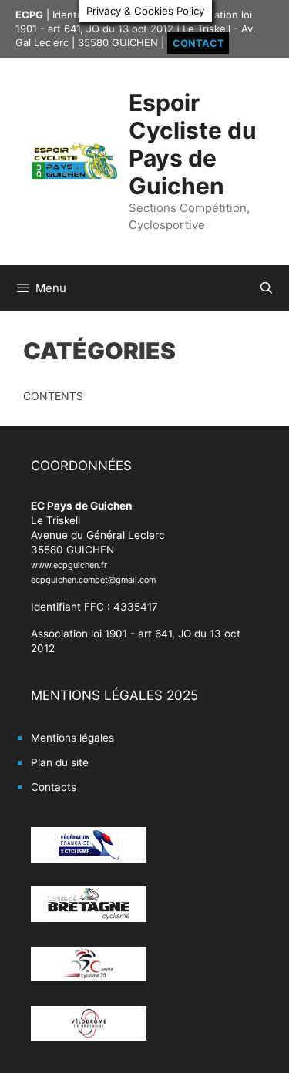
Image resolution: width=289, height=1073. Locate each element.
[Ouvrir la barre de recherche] (266, 288)
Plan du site (60, 762)
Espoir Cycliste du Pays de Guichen (193, 144)
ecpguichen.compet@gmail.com (93, 579)
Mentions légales (72, 738)
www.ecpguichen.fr (69, 565)
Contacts (53, 787)
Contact (198, 42)
